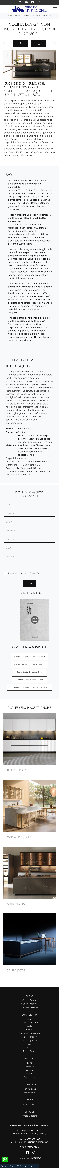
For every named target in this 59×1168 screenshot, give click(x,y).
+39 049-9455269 (31, 1138)
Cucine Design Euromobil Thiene (29, 679)
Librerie (29, 1019)
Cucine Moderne (29, 1003)
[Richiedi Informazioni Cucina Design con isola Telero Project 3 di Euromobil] (20, 43)
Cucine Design (28, 15)
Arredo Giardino (29, 1115)
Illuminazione (29, 1088)
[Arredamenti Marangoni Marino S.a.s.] (29, 8)
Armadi (29, 1073)
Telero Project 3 (43, 15)
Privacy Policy (36, 573)
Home (10, 15)
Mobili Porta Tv (29, 1036)
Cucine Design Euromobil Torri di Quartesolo (29, 687)
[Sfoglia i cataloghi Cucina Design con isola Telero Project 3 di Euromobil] (38, 43)
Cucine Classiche (29, 1007)
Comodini (29, 1066)
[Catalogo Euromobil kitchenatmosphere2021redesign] (27, 619)
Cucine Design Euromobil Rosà (30, 672)
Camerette (29, 1077)
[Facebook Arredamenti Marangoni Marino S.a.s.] (32, 2)
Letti (29, 1062)
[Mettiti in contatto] (26, 2)
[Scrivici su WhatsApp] (5, 1159)
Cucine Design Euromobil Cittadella (29, 656)
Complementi (29, 1092)
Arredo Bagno (29, 1051)
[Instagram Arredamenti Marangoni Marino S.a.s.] (39, 2)
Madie (29, 1026)
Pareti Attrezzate (29, 1022)
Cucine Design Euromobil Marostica (29, 664)
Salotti (29, 1029)
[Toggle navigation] (55, 8)
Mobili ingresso (29, 1040)
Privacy (4, 1166)
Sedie (29, 1047)
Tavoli (29, 1044)
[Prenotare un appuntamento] (20, 2)
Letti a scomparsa (29, 1070)
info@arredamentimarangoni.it (33, 1141)
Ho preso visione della (25, 573)
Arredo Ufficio (29, 1104)
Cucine (17, 15)
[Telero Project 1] (6, 43)
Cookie (13, 1166)
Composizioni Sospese (29, 1033)
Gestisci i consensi (29, 1166)
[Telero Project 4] (53, 43)
